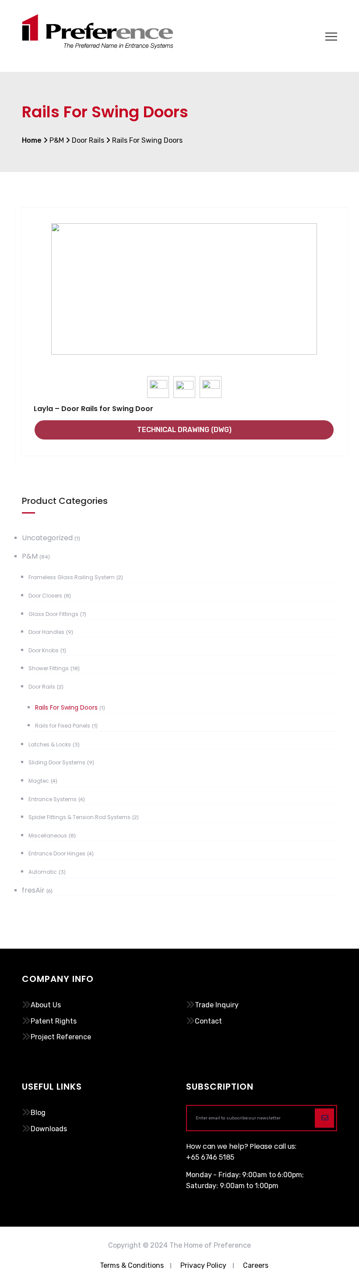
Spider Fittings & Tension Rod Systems (79, 817)
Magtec (38, 780)
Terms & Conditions (132, 1265)
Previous (44, 305)
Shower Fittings (48, 668)
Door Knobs (43, 650)
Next (323, 305)
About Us (46, 1005)
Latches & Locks (49, 744)
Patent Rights (54, 1021)
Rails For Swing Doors (66, 707)
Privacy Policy (203, 1265)
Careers (255, 1265)
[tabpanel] (184, 292)
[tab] (158, 387)
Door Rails (41, 686)
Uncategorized (47, 538)
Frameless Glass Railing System (71, 577)
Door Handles (46, 632)
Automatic (42, 872)
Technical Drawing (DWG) (184, 430)
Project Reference (61, 1037)
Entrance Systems (52, 799)
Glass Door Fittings (53, 614)
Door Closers (45, 595)
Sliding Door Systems (56, 762)
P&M (30, 556)
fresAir (33, 890)
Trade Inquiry (217, 1005)
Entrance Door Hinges (56, 853)
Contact (208, 1021)
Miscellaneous (47, 835)
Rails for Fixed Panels (62, 725)
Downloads (49, 1129)
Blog (38, 1112)
